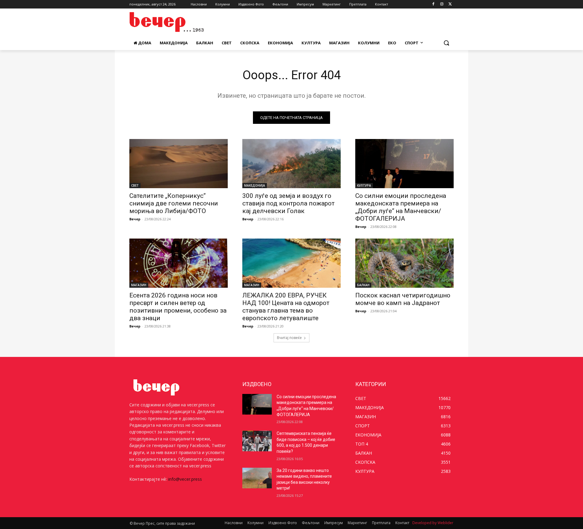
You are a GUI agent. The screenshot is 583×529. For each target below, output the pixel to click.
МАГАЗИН (138, 285)
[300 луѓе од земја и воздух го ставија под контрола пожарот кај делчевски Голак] (291, 163)
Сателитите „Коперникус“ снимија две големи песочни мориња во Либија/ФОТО (173, 203)
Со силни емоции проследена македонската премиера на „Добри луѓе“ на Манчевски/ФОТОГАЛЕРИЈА (400, 207)
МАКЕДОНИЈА (254, 185)
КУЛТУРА (364, 185)
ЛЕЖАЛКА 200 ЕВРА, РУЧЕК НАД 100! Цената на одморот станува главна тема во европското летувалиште (285, 307)
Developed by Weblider (432, 522)
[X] (450, 4)
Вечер (134, 219)
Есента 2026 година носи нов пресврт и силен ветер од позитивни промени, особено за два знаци (178, 307)
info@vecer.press (185, 479)
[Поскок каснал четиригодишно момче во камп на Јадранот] (404, 263)
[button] (446, 43)
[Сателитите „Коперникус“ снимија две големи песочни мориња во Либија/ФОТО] (178, 163)
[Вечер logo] (178, 22)
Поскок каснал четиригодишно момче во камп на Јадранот (402, 299)
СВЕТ (135, 185)
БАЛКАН (363, 285)
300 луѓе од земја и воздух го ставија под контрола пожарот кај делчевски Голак (288, 203)
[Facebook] (433, 4)
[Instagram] (441, 4)
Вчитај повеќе (289, 337)
